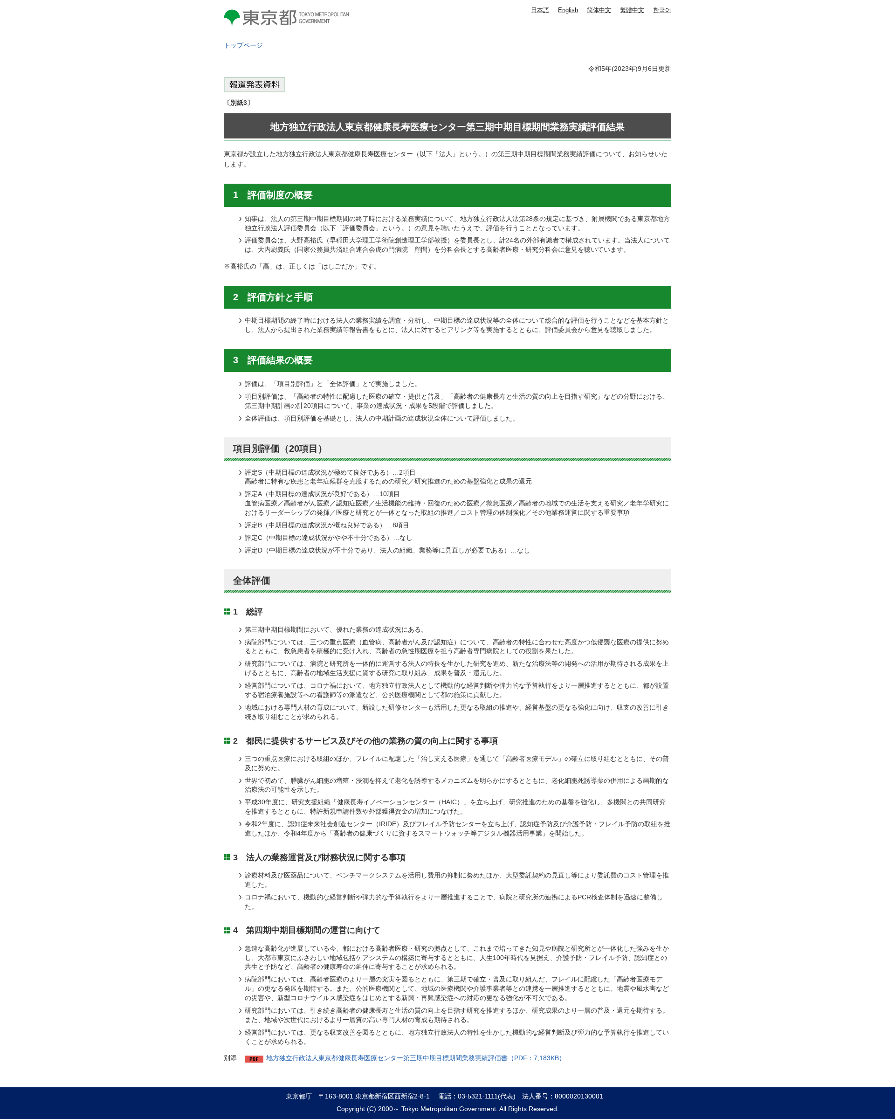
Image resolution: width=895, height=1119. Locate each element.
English (568, 10)
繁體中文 (632, 10)
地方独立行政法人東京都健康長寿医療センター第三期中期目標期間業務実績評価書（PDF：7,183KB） (415, 1058)
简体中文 (599, 10)
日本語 (540, 10)
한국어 (662, 10)
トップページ (243, 45)
